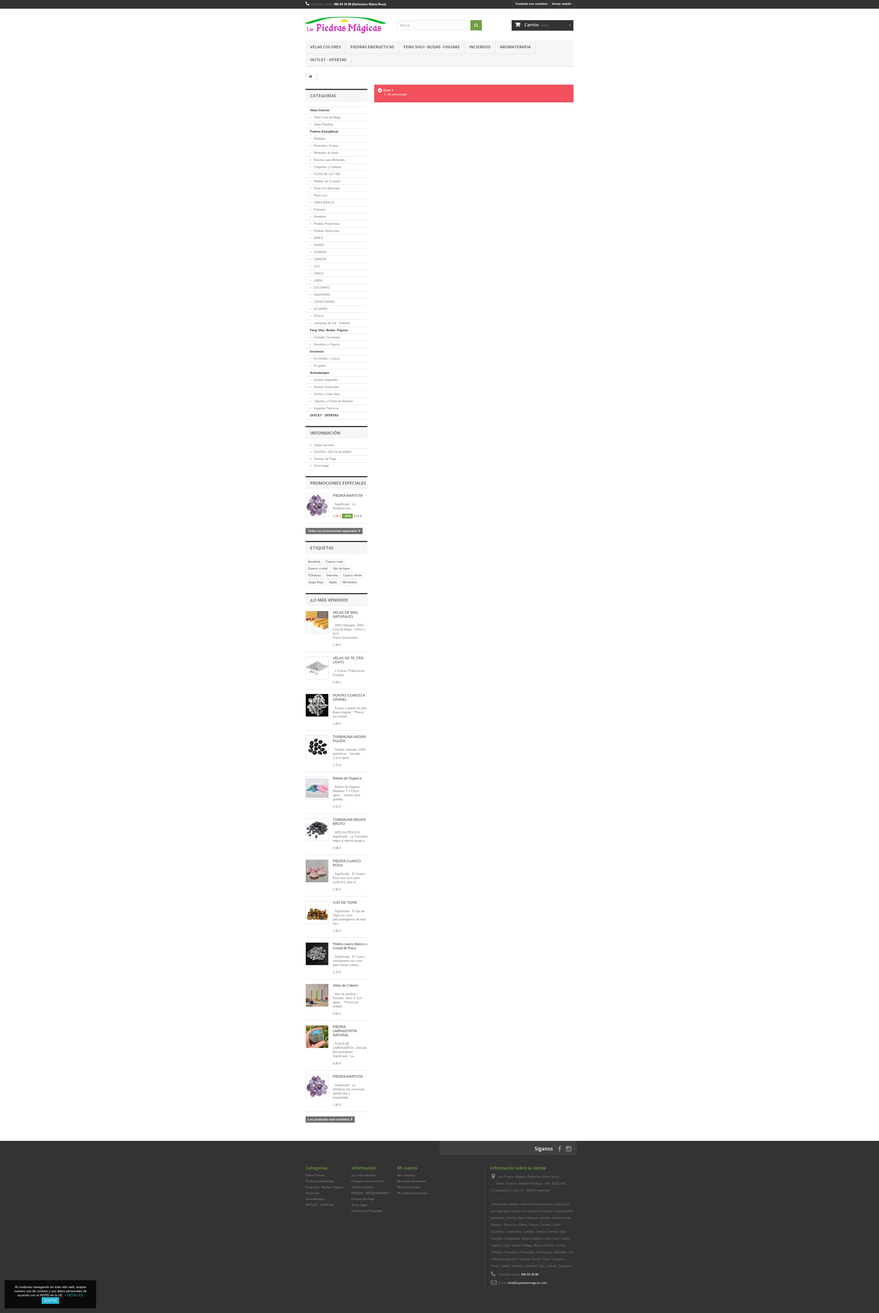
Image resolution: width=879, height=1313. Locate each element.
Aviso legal (321, 465)
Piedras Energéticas (372, 46)
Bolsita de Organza (347, 778)
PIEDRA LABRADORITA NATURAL (345, 1031)
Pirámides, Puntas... (327, 145)
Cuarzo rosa (334, 561)
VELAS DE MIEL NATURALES (345, 614)
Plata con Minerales (326, 188)
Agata (333, 582)
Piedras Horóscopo (326, 231)
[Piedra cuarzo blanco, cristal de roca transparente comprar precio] (317, 953)
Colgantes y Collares (327, 167)
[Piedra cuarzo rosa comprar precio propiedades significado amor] (317, 871)
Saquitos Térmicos (326, 408)
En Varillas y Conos (326, 358)
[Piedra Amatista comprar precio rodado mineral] (317, 1086)
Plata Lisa (320, 195)
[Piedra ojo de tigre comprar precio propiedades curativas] (317, 912)
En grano (319, 365)
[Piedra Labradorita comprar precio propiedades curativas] (317, 1036)
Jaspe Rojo (316, 582)
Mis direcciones (408, 1187)
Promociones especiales (338, 483)
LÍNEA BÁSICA (323, 202)
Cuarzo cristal (318, 568)
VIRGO (318, 273)
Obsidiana (349, 582)
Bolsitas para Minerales (329, 160)
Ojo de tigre (341, 568)
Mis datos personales (412, 1193)
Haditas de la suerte (326, 181)
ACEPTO (50, 1300)
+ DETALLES (73, 1295)
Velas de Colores (345, 985)
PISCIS (318, 316)
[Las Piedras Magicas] (348, 23)
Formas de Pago (324, 459)
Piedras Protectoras (326, 223)
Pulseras (319, 209)
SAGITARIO (321, 294)
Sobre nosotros (323, 445)
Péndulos (319, 216)
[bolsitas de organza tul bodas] (317, 788)
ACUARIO (320, 309)
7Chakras (314, 575)
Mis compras (406, 1175)
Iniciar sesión (561, 3)
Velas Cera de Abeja (327, 117)
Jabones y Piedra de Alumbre (333, 401)
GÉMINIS (320, 252)
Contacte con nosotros (531, 3)
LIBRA (318, 280)
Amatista (314, 561)
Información (325, 433)
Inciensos (480, 46)
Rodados (319, 138)
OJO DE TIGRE (345, 902)
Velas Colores (325, 46)
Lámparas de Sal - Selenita (331, 323)
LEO (316, 266)
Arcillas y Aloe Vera (326, 394)
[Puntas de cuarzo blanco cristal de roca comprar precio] (317, 705)
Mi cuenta (407, 1168)
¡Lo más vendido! (329, 600)
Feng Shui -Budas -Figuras (432, 46)
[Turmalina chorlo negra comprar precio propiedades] (317, 829)
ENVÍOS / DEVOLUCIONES (332, 452)
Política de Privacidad (367, 1211)
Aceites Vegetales (325, 380)
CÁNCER (319, 259)
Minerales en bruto (325, 153)
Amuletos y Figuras (326, 344)
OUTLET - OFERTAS (328, 59)
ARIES (318, 238)
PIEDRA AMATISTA (348, 495)
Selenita (332, 575)
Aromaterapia (515, 46)
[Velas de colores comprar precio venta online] (317, 995)
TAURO (318, 245)
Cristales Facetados (326, 337)
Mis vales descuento (411, 1181)
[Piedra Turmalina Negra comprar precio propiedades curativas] (317, 746)
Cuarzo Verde (352, 575)
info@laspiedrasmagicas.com (527, 1283)
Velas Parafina (323, 124)
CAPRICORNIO (324, 302)
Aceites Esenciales (326, 387)
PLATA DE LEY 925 (326, 174)
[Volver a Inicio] (310, 77)
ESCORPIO (321, 287)
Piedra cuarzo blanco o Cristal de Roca (350, 946)
